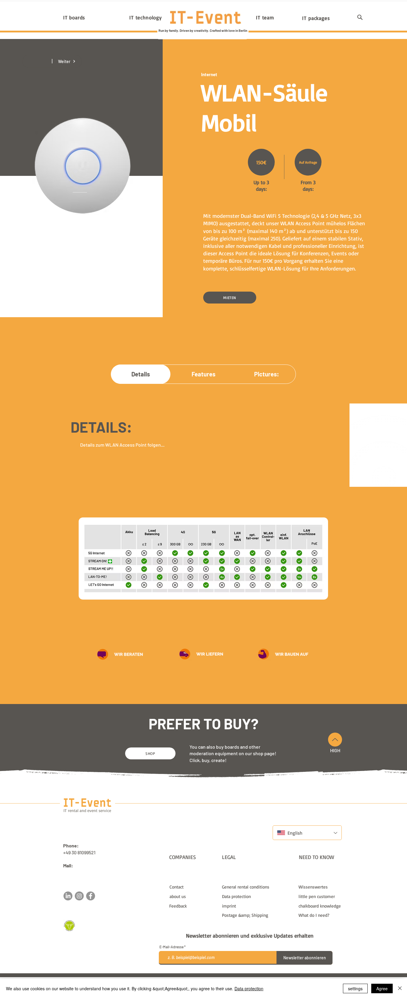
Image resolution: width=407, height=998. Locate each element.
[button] (360, 17)
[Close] (399, 988)
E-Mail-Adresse (171, 947)
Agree (382, 988)
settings (355, 988)
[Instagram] (79, 895)
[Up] (335, 740)
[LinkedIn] (67, 895)
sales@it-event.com (84, 872)
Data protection (248, 988)
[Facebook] (90, 895)
